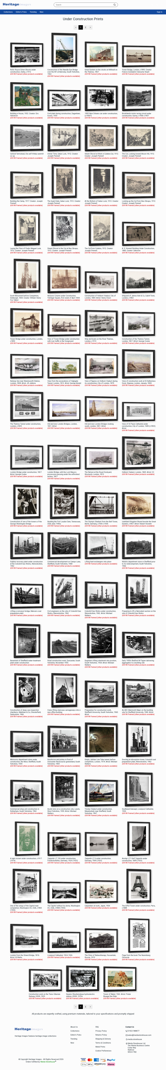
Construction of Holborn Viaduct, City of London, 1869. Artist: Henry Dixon (100, 297)
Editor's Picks (21, 12)
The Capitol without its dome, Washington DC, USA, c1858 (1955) (63, 907)
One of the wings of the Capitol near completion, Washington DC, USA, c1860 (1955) (26, 908)
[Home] (17, 7)
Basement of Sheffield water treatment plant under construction (25, 662)
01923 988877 (133, 1031)
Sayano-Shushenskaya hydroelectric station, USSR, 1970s (80, 995)
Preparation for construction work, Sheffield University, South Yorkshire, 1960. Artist (101, 712)
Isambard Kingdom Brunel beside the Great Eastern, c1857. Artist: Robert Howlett (139, 523)
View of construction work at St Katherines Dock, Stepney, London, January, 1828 (138, 382)
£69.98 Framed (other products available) (26, 74)
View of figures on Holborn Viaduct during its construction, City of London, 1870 (101, 382)
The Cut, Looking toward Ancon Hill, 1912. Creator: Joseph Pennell (138, 155)
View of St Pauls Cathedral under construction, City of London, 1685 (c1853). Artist (139, 426)
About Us (74, 1027)
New (41, 12)
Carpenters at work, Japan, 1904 (97, 906)
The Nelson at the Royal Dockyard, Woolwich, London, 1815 (98, 473)
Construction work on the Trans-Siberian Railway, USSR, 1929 (44, 995)
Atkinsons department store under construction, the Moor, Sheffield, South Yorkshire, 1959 (25, 761)
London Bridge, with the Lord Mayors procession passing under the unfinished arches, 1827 (63, 474)
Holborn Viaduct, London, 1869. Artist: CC (138, 472)
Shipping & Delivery (103, 1039)
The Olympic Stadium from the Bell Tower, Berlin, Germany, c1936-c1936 (101, 523)
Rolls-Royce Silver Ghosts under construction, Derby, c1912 (23, 71)
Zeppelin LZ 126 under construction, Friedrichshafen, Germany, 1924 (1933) (62, 859)
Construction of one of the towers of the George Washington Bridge (26, 523)
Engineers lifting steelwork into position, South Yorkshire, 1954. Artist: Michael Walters (101, 663)
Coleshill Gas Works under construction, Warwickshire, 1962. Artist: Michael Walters (100, 613)
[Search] (114, 4)
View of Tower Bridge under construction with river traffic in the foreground (63, 340)
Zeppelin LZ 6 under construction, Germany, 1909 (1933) (98, 859)
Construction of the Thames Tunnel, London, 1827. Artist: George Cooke (136, 340)
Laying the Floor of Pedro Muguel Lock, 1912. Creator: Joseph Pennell (25, 249)
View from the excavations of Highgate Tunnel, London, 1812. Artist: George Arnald (64, 382)
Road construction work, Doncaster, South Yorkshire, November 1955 (63, 662)
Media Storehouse (47, 1062)
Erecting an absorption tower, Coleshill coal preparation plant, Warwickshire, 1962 (139, 760)
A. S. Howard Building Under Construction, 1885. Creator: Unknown (138, 249)
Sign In (159, 12)
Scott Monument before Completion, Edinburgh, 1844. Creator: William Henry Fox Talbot (25, 298)
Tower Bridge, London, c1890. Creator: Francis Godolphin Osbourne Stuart (137, 71)
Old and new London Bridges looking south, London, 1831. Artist (99, 425)
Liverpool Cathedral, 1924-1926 (59, 955)
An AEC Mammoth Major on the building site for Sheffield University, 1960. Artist (137, 711)
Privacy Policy (101, 1031)
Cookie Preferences (103, 1051)
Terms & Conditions (103, 1043)
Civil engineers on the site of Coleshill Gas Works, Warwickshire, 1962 (64, 612)
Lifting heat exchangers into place (98, 562)
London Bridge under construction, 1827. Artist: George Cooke (26, 473)
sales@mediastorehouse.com (139, 1035)
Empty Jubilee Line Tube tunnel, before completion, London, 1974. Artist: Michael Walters (101, 761)
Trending (33, 12)
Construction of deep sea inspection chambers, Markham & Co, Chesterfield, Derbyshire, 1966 (25, 712)
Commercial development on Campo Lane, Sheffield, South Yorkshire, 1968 (64, 563)
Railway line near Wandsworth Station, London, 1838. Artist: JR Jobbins (25, 382)
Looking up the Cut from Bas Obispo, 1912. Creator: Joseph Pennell (139, 202)
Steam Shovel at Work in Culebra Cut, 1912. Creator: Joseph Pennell (102, 155)
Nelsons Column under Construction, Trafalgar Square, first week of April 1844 (63, 297)
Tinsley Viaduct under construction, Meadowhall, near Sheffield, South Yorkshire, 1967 (98, 811)
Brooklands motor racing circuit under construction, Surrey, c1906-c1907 (136, 114)
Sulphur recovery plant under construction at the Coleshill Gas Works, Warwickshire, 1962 (26, 564)
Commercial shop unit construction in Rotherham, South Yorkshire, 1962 (24, 810)
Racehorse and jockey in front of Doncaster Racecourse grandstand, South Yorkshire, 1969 (63, 761)
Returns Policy (101, 1035)
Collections (8, 12)
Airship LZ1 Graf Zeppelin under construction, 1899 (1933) (134, 859)
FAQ (97, 1027)
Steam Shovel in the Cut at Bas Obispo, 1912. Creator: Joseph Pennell (62, 249)
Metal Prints (100, 1047)
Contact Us (129, 1027)
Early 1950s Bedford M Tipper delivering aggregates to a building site (138, 662)
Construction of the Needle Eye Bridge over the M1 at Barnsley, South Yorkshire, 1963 (63, 72)
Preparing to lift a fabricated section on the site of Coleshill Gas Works (139, 612)
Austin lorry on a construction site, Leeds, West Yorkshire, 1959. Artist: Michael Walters (63, 811)
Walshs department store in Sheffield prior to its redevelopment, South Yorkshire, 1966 (138, 564)
